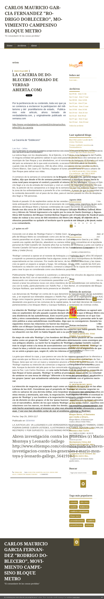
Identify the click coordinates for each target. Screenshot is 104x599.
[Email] (83, 484)
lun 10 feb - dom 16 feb (78, 109)
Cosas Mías (80, 168)
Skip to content (7, 2)
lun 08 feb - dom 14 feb (78, 100)
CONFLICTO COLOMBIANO (82, 248)
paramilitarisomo (77, 521)
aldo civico (84, 502)
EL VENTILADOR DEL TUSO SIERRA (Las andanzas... (83, 172)
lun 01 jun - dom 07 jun (78, 103)
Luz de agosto (86, 181)
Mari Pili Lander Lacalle (78, 140)
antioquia (89, 525)
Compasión (73, 181)
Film (73, 265)
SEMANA (30, 420)
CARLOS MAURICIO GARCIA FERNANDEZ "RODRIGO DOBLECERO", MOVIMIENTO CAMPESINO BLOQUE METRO (33, 19)
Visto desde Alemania (86, 152)
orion (52, 472)
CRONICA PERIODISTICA (80, 252)
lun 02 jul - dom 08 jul (77, 116)
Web (73, 269)
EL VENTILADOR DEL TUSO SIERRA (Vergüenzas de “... (82, 346)
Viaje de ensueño (75, 155)
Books (73, 244)
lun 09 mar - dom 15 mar (78, 106)
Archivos (21, 45)
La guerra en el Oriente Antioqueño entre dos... (82, 454)
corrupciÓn (21, 474)
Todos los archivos (76, 126)
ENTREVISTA (76, 261)
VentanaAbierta (75, 147)
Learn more (76, 597)
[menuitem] (9, 45)
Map (71, 278)
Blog (73, 239)
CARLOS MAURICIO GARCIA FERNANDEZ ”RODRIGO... (82, 175)
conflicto (91, 521)
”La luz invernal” (75, 191)
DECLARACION (77, 256)
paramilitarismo (31, 474)
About (34, 45)
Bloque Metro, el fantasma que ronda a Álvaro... (82, 415)
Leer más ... (73, 80)
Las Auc (16, 148)
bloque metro (75, 516)
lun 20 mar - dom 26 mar (78, 122)
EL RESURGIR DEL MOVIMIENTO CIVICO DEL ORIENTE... (80, 386)
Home (9, 45)
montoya (39, 472)
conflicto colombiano (79, 511)
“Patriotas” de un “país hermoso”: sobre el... (82, 372)
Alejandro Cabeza (89, 163)
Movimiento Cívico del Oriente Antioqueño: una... (82, 443)
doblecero (32, 472)
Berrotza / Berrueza (81, 141)
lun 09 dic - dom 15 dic (78, 94)
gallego (46, 472)
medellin (73, 507)
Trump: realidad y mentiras (80, 145)
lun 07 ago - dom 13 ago (78, 119)
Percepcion (89, 191)
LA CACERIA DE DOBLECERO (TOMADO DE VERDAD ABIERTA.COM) (35, 82)
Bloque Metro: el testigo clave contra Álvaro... (80, 360)
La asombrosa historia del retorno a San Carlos (81, 429)
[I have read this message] (102, 597)
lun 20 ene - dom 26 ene (78, 113)
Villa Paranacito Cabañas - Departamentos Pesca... (82, 187)
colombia (73, 502)
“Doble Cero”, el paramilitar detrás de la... (82, 401)
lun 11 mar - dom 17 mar (78, 97)
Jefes (24, 148)
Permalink (18, 472)
